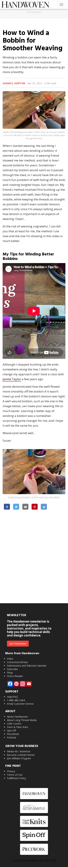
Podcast (11, 737)
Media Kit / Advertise (18, 751)
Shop (10, 672)
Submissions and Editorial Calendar (26, 665)
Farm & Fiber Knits (17, 727)
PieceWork (13, 734)
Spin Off (11, 730)
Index (10, 658)
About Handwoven (17, 716)
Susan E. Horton (14, 83)
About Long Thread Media (22, 720)
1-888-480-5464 (16, 700)
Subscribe (12, 669)
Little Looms (14, 723)
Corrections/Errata (17, 662)
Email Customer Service (20, 703)
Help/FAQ (12, 696)
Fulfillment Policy (16, 778)
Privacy (11, 771)
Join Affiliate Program (19, 758)
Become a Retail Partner (21, 755)
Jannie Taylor (12, 379)
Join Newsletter (18, 643)
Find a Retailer (15, 676)
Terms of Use (14, 774)
